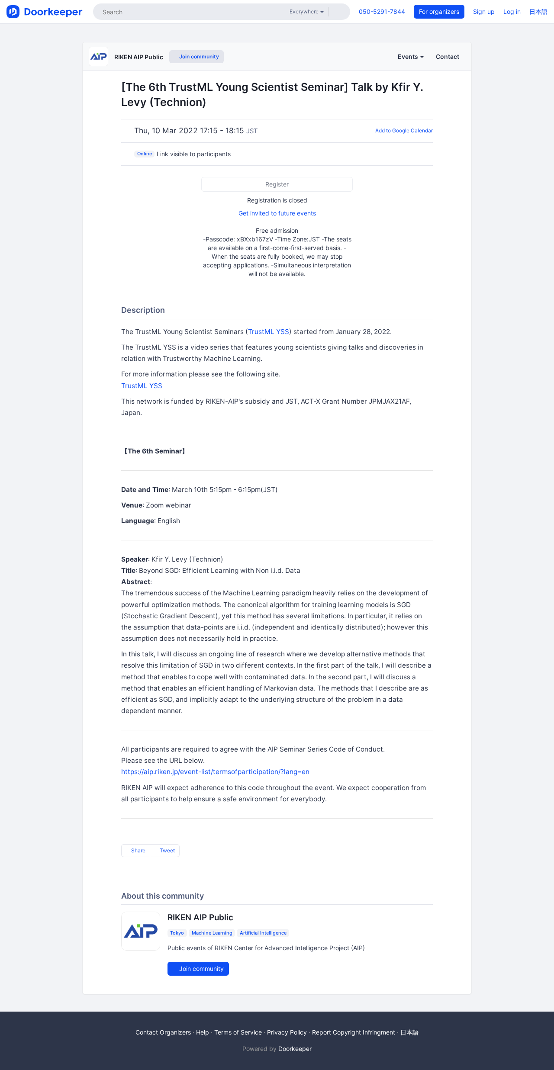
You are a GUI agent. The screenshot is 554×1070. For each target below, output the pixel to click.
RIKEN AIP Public (138, 57)
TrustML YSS (268, 332)
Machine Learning (212, 933)
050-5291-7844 (382, 11)
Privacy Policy (287, 1032)
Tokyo (177, 933)
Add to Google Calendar (404, 130)
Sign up (484, 11)
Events (408, 56)
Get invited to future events (277, 213)
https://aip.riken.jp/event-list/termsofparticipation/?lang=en (215, 772)
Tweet (166, 850)
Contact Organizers (163, 1032)
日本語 (538, 11)
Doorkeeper (295, 1048)
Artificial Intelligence (263, 933)
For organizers (439, 11)
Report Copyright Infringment (353, 1032)
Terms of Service (238, 1032)
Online (144, 154)
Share (137, 850)
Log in (512, 11)
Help (202, 1032)
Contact (447, 56)
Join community (198, 56)
